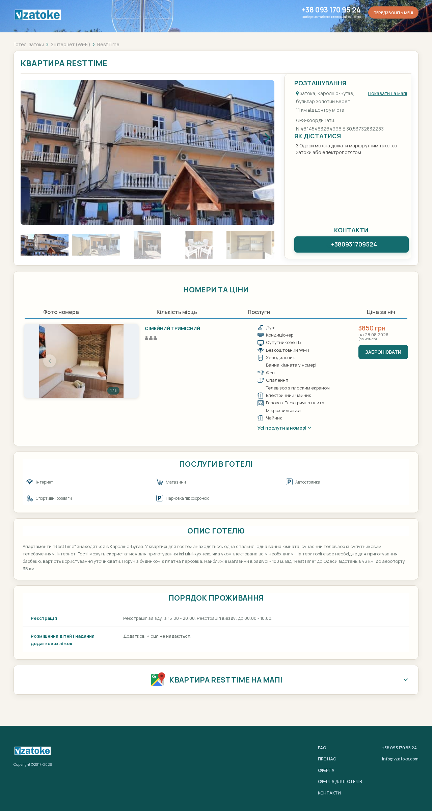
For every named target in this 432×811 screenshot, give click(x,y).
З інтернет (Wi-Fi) (70, 44)
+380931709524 (354, 244)
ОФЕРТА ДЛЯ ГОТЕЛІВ (340, 781)
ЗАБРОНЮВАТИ (383, 352)
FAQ (322, 748)
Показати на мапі (387, 93)
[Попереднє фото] (49, 360)
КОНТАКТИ (329, 793)
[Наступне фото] (113, 360)
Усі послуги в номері (282, 428)
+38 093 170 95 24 (331, 10)
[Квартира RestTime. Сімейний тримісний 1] (81, 361)
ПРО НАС (327, 759)
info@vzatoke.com (400, 759)
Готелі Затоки (29, 44)
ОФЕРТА (326, 770)
